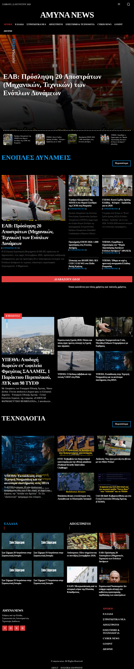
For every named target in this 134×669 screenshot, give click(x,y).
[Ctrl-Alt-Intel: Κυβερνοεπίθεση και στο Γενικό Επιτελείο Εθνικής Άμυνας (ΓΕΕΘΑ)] (114, 482)
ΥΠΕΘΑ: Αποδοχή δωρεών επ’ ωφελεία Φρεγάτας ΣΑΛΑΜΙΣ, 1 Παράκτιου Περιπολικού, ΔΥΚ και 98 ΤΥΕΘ (26, 371)
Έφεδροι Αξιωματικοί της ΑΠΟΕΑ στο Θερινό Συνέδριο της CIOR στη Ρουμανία (83, 202)
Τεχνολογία (23, 418)
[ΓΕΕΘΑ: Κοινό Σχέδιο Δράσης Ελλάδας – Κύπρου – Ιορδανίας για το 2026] (40, 139)
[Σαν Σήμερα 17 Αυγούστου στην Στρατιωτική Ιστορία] (49, 569)
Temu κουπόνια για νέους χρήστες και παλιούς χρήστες (97, 287)
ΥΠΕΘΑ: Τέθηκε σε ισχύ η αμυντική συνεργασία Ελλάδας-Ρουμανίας (116, 263)
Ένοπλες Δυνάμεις (36, 157)
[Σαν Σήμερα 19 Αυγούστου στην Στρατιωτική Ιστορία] (49, 541)
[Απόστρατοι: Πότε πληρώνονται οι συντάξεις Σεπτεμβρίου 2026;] (82, 541)
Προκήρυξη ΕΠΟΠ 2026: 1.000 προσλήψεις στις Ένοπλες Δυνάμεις (87, 139)
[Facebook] (4, 628)
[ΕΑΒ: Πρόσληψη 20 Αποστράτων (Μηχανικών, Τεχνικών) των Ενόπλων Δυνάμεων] (33, 198)
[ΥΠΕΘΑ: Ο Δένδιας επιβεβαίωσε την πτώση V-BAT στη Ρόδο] (76, 361)
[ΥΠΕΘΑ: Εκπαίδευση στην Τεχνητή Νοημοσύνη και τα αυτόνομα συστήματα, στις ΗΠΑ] (114, 361)
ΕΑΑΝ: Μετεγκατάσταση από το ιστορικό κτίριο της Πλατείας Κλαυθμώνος (82, 589)
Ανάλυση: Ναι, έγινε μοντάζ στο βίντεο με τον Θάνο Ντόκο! (113, 460)
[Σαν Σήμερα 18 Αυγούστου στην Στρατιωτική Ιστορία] (17, 569)
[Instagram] (10, 628)
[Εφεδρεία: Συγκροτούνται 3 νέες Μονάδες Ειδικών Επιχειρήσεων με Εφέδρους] (114, 327)
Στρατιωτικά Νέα (10, 248)
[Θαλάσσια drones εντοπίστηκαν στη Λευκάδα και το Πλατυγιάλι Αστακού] (76, 482)
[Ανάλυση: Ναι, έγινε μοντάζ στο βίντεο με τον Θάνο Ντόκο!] (114, 445)
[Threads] (22, 628)
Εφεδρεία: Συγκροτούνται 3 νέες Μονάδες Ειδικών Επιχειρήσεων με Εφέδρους (112, 343)
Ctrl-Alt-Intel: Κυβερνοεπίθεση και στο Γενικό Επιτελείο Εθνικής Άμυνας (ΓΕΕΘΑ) (113, 499)
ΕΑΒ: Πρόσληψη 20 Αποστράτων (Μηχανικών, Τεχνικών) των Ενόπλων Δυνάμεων (52, 85)
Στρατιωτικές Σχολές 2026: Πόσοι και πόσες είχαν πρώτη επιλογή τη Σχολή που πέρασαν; (75, 343)
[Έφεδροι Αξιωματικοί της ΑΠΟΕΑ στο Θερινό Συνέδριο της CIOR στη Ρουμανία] (7, 139)
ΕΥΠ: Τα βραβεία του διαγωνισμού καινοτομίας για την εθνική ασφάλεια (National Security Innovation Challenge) (74, 463)
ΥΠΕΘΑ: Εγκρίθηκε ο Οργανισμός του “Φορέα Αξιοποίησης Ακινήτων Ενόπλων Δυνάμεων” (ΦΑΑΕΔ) (119, 139)
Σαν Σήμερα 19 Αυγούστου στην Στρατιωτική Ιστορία (48, 554)
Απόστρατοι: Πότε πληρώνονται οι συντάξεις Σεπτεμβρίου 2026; (82, 554)
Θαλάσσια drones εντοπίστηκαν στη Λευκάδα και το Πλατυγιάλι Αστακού (74, 497)
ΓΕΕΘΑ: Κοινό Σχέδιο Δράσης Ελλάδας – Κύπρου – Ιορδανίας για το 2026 (56, 139)
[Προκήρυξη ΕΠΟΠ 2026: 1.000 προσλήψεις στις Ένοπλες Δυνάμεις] (72, 139)
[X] (16, 628)
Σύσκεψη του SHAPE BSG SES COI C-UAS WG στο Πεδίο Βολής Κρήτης (83, 263)
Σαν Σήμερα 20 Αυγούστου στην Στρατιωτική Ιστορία (16, 554)
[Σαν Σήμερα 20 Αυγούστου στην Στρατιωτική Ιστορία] (17, 541)
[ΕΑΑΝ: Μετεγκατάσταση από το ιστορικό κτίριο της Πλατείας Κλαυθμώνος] (82, 574)
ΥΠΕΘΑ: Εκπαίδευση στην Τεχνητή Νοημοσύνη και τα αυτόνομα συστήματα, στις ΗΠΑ (112, 377)
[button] (128, 4)
